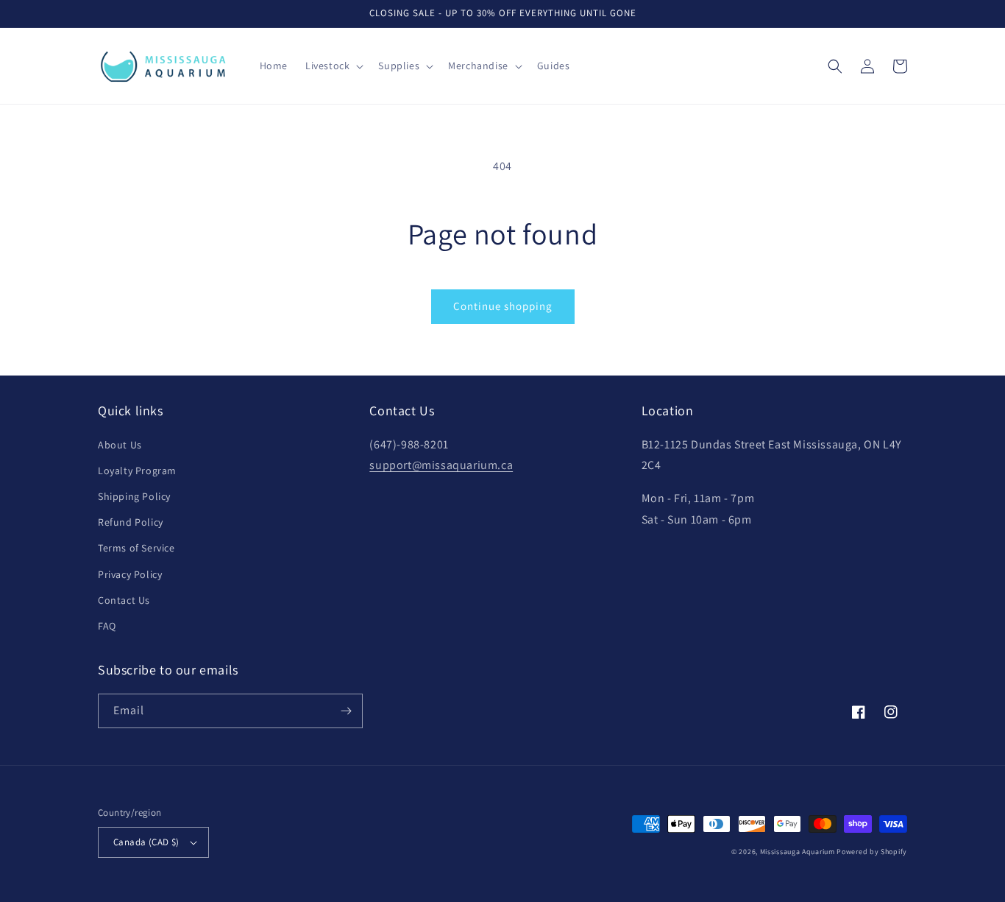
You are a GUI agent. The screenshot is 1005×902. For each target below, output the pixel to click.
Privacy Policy (130, 574)
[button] (332, 65)
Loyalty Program (137, 470)
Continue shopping (503, 306)
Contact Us (124, 600)
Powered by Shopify (872, 851)
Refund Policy (130, 522)
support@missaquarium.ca (441, 465)
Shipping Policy (134, 496)
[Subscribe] (346, 711)
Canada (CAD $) (146, 842)
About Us (120, 444)
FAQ (107, 626)
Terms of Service (136, 547)
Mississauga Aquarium (797, 851)
